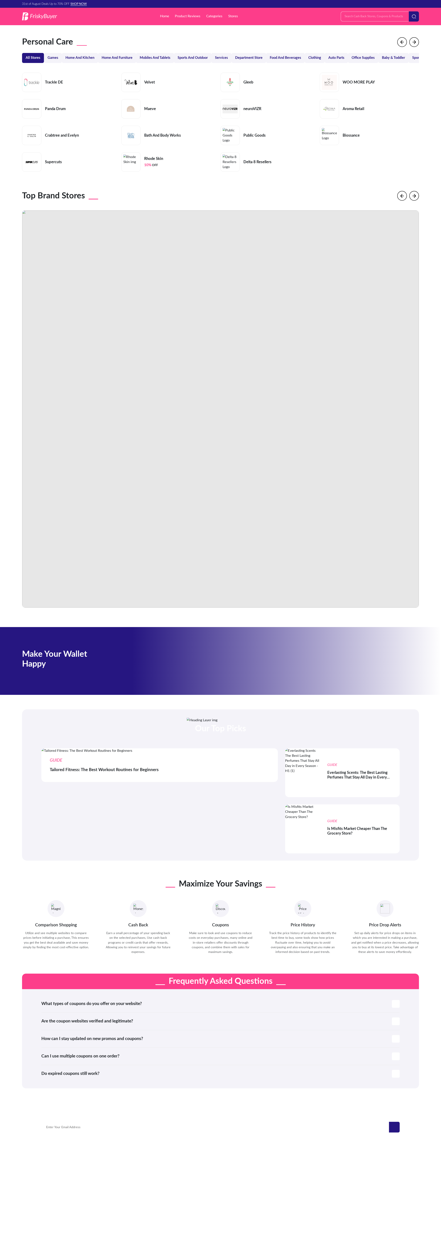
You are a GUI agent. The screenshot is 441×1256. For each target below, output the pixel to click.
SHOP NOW (78, 3)
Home (164, 16)
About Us (275, 1228)
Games (53, 58)
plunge (46, 1180)
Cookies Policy (236, 1228)
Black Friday (374, 1158)
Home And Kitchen (79, 58)
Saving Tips (373, 1187)
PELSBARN (124, 1166)
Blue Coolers (50, 1173)
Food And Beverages (285, 58)
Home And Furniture (117, 58)
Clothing (314, 58)
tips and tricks (375, 1194)
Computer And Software (245, 1194)
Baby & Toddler (393, 58)
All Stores (33, 58)
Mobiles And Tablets (155, 58)
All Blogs (372, 1201)
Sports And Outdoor (193, 58)
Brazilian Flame (126, 1173)
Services (221, 58)
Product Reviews (187, 16)
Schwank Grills (52, 1166)
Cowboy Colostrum (55, 1158)
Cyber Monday (376, 1166)
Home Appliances (240, 1201)
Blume (120, 1180)
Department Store (249, 58)
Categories (214, 16)
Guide (370, 1180)
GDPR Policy (211, 1228)
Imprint (257, 1228)
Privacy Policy (186, 1228)
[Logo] (39, 16)
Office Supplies (363, 58)
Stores (233, 16)
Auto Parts (336, 58)
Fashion (371, 1173)
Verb (119, 1158)
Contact (165, 1228)
